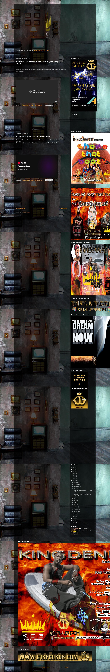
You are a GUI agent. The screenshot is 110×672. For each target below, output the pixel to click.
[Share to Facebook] (50, 105)
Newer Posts (20, 208)
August (76, 488)
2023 (74, 467)
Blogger (66, 667)
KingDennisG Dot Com (41, 50)
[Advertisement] (42, 120)
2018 (74, 478)
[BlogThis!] (47, 105)
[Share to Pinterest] (52, 105)
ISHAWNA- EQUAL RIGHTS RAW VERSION (33, 137)
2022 (74, 469)
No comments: (38, 105)
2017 (74, 480)
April (75, 504)
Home (42, 208)
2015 (74, 516)
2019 (74, 476)
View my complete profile (85, 530)
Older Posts (63, 208)
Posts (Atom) (26, 212)
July (75, 498)
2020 (74, 473)
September (77, 486)
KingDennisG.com (45, 667)
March (76, 507)
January (76, 511)
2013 (74, 520)
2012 (74, 522)
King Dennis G (84, 528)
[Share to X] (49, 105)
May (75, 502)
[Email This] (45, 105)
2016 (74, 514)
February (76, 509)
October (76, 484)
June (75, 500)
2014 (74, 518)
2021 (74, 471)
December (76, 482)
